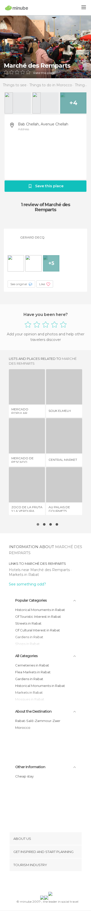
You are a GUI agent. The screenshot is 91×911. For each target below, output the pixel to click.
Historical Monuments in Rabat (40, 610)
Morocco (22, 728)
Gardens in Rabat (29, 679)
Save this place (49, 186)
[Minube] (16, 7)
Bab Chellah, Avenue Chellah (43, 124)
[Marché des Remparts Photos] (45, 46)
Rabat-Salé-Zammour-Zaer (37, 721)
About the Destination (33, 711)
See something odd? (27, 584)
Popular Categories (31, 600)
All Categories (26, 656)
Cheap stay (24, 776)
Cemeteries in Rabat (32, 665)
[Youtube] (57, 882)
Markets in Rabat (24, 574)
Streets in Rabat (28, 623)
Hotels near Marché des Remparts (40, 570)
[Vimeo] (51, 882)
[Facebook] (37, 882)
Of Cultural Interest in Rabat (37, 630)
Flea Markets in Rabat (33, 672)
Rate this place (44, 72)
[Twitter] (44, 882)
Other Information (30, 767)
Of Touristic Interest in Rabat (38, 616)
